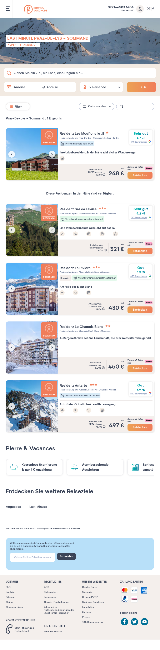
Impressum (50, 597)
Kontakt (10, 592)
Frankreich (29, 44)
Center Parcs (89, 587)
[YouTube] (144, 621)
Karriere (86, 612)
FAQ (8, 587)
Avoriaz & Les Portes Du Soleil (92, 213)
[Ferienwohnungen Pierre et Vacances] (35, 9)
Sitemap (10, 597)
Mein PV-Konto (53, 631)
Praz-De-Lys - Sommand (90, 138)
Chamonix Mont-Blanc (88, 272)
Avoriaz (112, 213)
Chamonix (105, 272)
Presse (86, 617)
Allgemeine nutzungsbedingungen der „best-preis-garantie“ (59, 610)
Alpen (12, 44)
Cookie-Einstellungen (56, 602)
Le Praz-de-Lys (111, 138)
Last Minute (38, 507)
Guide (9, 602)
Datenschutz (51, 592)
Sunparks (87, 592)
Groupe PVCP (90, 597)
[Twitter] (134, 621)
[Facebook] (124, 621)
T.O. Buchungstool (92, 622)
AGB (46, 587)
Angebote (13, 507)
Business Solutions (93, 602)
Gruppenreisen (14, 607)
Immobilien (88, 607)
